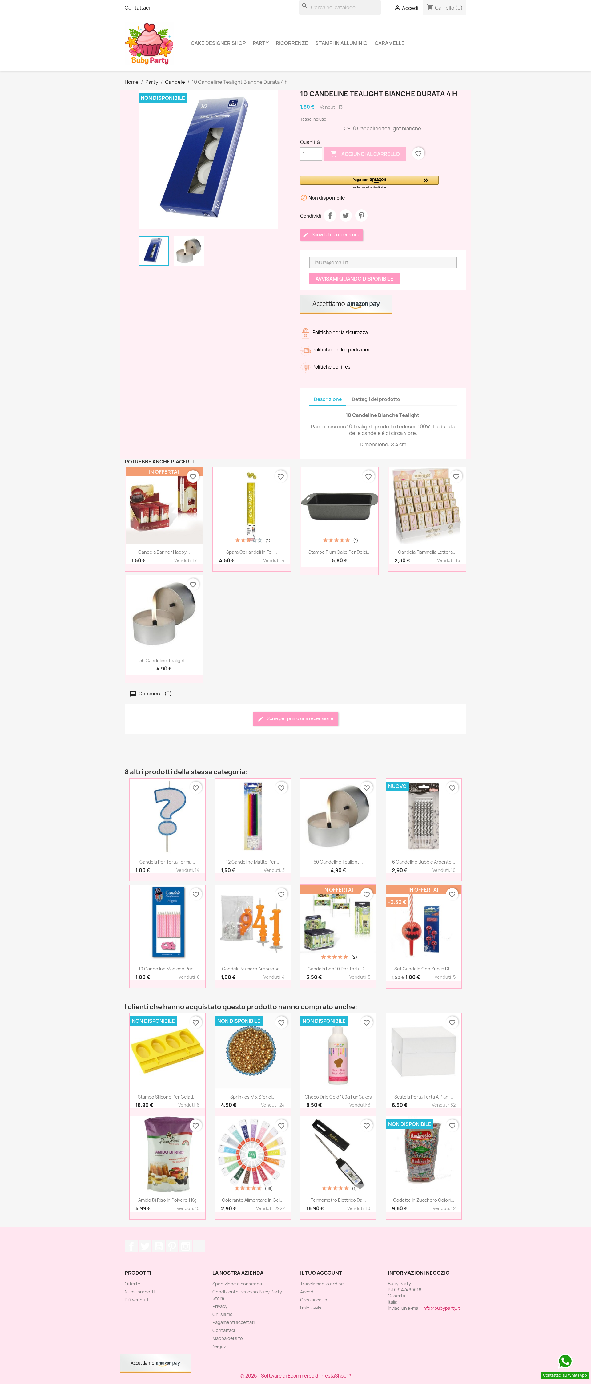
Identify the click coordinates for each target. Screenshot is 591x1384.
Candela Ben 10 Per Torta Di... (338, 969)
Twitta (346, 215)
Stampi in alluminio (341, 43)
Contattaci (137, 7)
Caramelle (389, 43)
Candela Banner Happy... (164, 552)
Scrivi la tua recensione (335, 234)
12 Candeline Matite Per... (252, 862)
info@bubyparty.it (441, 1308)
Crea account (314, 1300)
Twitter (145, 1246)
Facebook (131, 1246)
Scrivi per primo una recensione (299, 718)
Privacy (219, 1306)
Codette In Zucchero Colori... (423, 1200)
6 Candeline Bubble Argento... (423, 862)
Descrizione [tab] (328, 399)
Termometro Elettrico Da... (338, 1200)
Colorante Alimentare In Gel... (252, 1200)
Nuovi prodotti (140, 1292)
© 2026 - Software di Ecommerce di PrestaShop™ (295, 1376)
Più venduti (136, 1300)
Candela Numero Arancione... (252, 969)
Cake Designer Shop (218, 43)
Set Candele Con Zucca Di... (423, 969)
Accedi (307, 1292)
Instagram (185, 1246)
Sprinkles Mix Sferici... (252, 1097)
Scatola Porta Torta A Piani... (423, 1097)
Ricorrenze (292, 43)
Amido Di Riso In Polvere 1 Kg (167, 1200)
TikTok (199, 1246)
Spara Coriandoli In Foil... (251, 552)
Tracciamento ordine (322, 1284)
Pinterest (361, 215)
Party (261, 43)
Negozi (219, 1346)
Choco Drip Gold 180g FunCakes (338, 1097)
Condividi (330, 215)
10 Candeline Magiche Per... (167, 969)
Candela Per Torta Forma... (167, 862)
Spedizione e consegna (237, 1284)
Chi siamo (222, 1314)
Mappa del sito (227, 1338)
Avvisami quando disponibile (354, 278)
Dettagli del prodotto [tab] (376, 399)
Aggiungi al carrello (365, 153)
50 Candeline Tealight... (164, 660)
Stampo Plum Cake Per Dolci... (339, 552)
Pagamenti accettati (233, 1322)
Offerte (132, 1284)
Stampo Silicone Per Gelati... (167, 1097)
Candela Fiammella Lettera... (427, 552)
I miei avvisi (311, 1308)
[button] (369, 183)
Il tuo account (321, 1272)
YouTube (158, 1246)
